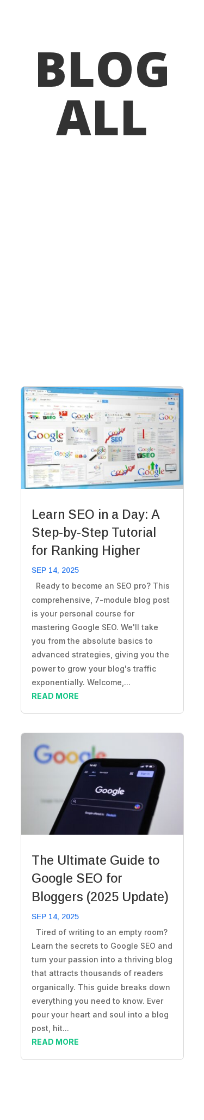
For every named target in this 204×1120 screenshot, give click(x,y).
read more (55, 695)
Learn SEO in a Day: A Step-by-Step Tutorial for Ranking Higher (95, 532)
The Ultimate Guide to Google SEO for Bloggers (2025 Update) (100, 878)
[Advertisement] (102, 265)
